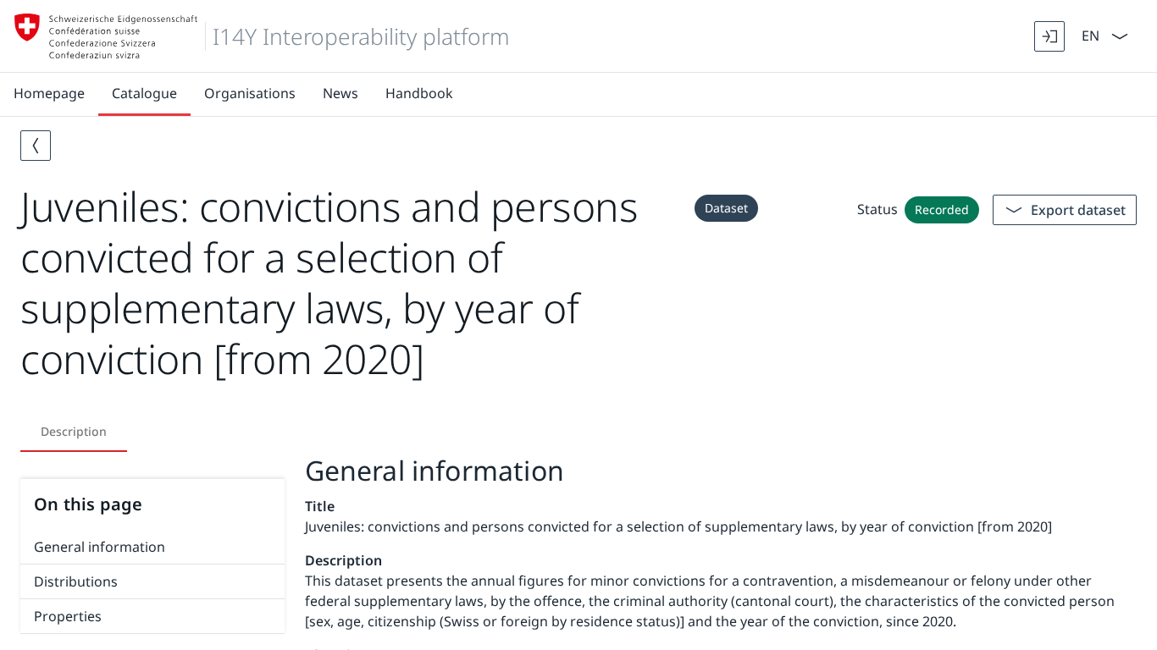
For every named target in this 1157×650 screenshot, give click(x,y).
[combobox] (1088, 34)
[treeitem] (152, 547)
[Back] (35, 145)
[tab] (73, 431)
